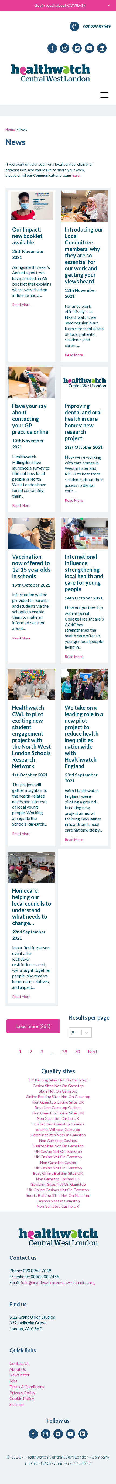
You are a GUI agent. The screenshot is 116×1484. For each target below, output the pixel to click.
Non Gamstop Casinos (58, 1140)
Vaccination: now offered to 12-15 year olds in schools (31, 566)
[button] (104, 95)
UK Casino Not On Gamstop (58, 1151)
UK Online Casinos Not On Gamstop (58, 1189)
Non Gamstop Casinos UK (58, 1179)
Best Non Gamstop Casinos (58, 1107)
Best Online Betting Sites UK (58, 1173)
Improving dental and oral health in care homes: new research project (83, 422)
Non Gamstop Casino (58, 1162)
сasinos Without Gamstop (58, 1129)
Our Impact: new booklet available (27, 236)
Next (92, 1051)
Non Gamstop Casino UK (58, 1118)
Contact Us (19, 1363)
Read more (21, 304)
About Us (17, 1369)
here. (76, 175)
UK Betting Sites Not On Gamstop (58, 1080)
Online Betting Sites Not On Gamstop (58, 1096)
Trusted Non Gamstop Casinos (58, 1124)
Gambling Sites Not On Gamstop (58, 1135)
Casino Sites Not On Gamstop (58, 1085)
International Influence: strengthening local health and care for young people (84, 572)
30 (77, 1051)
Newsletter (19, 1374)
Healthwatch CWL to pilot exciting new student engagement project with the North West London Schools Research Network (31, 736)
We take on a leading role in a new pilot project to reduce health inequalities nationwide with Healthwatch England (84, 736)
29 (64, 1051)
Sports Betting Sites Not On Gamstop (58, 1195)
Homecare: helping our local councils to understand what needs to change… (31, 906)
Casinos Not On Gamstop (58, 1200)
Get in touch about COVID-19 (60, 5)
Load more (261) (33, 1026)
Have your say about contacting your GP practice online (30, 419)
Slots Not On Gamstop (58, 1091)
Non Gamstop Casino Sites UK (58, 1102)
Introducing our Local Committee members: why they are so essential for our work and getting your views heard (84, 255)
